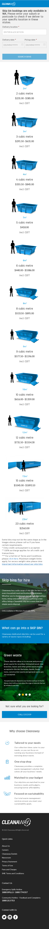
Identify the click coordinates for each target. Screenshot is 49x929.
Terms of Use (7, 865)
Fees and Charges (9, 869)
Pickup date (31, 39)
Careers (5, 850)
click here (13, 558)
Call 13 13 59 (24, 714)
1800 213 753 (8, 900)
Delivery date (9, 39)
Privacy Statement (9, 861)
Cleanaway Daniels (9, 854)
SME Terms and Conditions (13, 873)
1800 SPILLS (8, 892)
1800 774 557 (21, 892)
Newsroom (6, 857)
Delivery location (10, 26)
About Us (6, 846)
